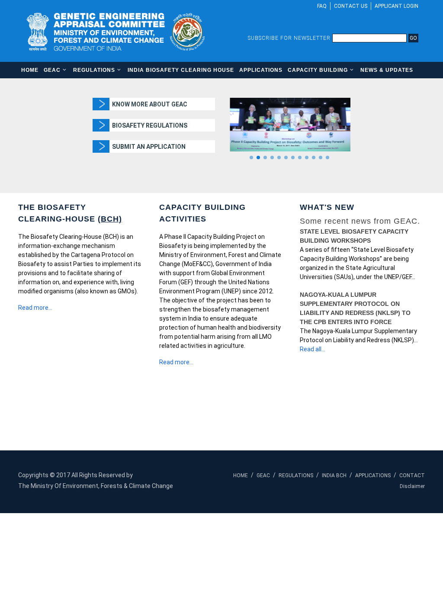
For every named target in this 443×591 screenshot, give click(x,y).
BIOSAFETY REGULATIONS (149, 125)
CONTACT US (350, 6)
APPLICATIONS (373, 475)
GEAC (263, 475)
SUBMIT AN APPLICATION (149, 146)
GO (413, 38)
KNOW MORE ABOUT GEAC (149, 104)
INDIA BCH (334, 475)
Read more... (35, 307)
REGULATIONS (296, 475)
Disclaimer (412, 486)
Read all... (312, 349)
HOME (240, 475)
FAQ (322, 6)
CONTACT (412, 475)
